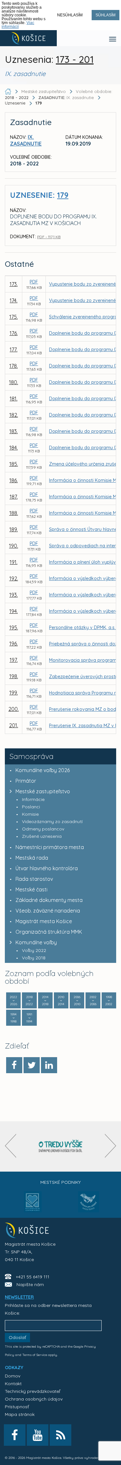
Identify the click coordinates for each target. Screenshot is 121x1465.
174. (13, 300)
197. (14, 660)
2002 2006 (92, 1000)
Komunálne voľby (36, 942)
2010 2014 (61, 1000)
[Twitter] (32, 1065)
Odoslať (17, 1337)
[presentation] (10, 1146)
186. (13, 480)
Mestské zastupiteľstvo (42, 791)
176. (14, 333)
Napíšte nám (30, 1284)
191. (13, 562)
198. (13, 676)
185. (13, 464)
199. (13, 692)
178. (13, 366)
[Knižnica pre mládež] (88, 1205)
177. (13, 349)
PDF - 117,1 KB (49, 236)
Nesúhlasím (70, 15)
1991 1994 (29, 1017)
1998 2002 (108, 1000)
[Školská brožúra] (60, 1146)
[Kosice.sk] (28, 38)
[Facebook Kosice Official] (14, 1435)
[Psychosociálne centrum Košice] (33, 1205)
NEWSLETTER (19, 1297)
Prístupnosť (17, 1407)
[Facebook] (14, 1065)
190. (13, 546)
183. (13, 431)
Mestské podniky (60, 1182)
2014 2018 (45, 1000)
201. (13, 725)
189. (13, 529)
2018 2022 (29, 1000)
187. (14, 496)
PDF (34, 282)
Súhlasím (106, 15)
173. (14, 284)
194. (13, 611)
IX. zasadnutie (66, 97)
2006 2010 (77, 1000)
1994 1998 (13, 1017)
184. (13, 447)
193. (13, 595)
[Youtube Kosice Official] (37, 1435)
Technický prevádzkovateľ (32, 1391)
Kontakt (13, 1383)
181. (13, 398)
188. (13, 513)
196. (13, 643)
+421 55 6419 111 (32, 1277)
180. (13, 382)
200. (13, 709)
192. (13, 578)
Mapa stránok (20, 1414)
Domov (12, 1376)
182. (13, 415)
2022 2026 (13, 1000)
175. (13, 317)
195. (13, 627)
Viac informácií (18, 25)
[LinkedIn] (49, 1065)
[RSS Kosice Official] (60, 1435)
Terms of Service (34, 1355)
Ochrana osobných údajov (34, 1399)
